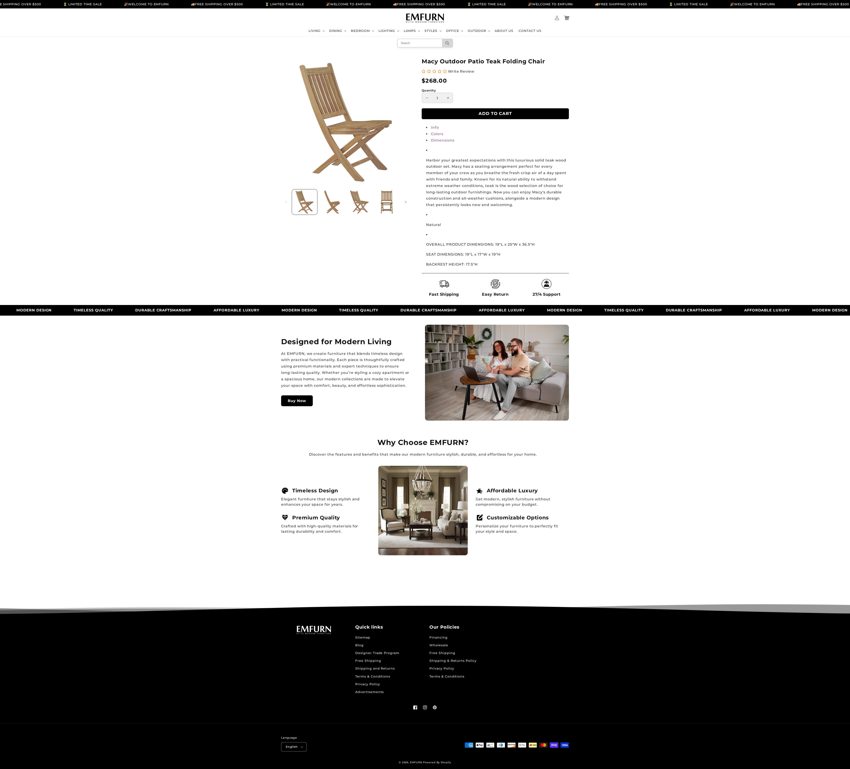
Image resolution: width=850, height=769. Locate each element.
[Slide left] (286, 202)
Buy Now (297, 401)
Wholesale (438, 645)
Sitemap (362, 637)
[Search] (447, 43)
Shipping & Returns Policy (453, 661)
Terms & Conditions (372, 676)
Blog (359, 645)
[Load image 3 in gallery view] (359, 202)
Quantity (429, 90)
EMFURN (416, 762)
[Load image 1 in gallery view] (304, 202)
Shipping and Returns (375, 668)
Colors (437, 134)
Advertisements (369, 692)
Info (435, 127)
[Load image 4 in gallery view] (386, 202)
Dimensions (442, 140)
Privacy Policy (367, 684)
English (292, 746)
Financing (438, 637)
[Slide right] (406, 202)
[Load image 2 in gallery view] (332, 202)
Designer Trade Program (377, 653)
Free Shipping (368, 661)
